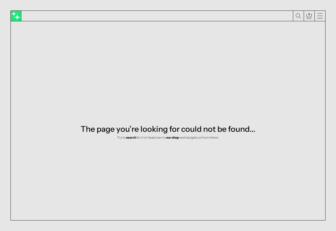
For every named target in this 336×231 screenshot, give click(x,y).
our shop (172, 137)
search (131, 137)
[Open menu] (319, 16)
